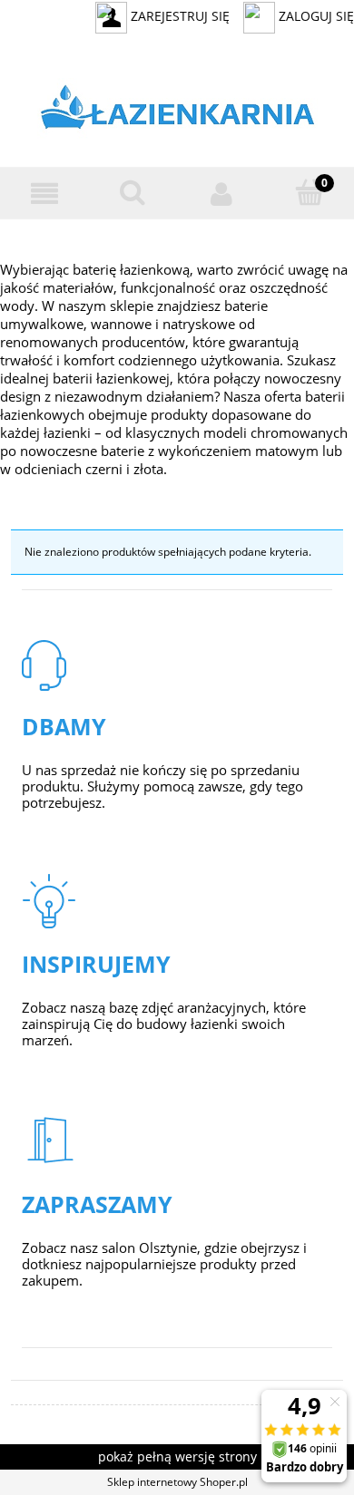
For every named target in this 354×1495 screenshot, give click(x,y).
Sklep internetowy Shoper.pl (177, 1482)
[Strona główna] (177, 111)
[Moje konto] (221, 193)
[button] (44, 193)
